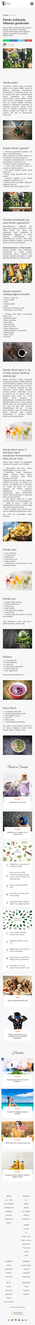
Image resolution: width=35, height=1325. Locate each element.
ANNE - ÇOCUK (26, 1240)
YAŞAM (26, 1225)
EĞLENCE (26, 1261)
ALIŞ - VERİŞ (9, 1200)
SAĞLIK (9, 1265)
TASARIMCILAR (9, 1208)
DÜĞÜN (8, 1223)
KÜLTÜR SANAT (26, 1265)
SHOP (26, 1286)
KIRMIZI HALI (26, 1277)
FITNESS (8, 1273)
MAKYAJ (26, 1208)
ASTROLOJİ (8, 1277)
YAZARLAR (26, 1290)
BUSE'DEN (26, 1283)
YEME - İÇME (26, 1236)
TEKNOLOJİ (26, 1248)
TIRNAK (26, 1204)
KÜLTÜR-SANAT (9, 1302)
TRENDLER (8, 1211)
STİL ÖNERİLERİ (9, 1204)
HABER (26, 1252)
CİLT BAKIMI (26, 1211)
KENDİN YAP (9, 1219)
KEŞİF (26, 1255)
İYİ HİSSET (6, 15)
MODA (8, 1196)
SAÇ (26, 1200)
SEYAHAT (26, 1229)
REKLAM (26, 1294)
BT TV (9, 1283)
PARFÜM (26, 1215)
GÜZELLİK (26, 1196)
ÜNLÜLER (9, 1215)
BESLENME (13, 15)
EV (26, 1233)
